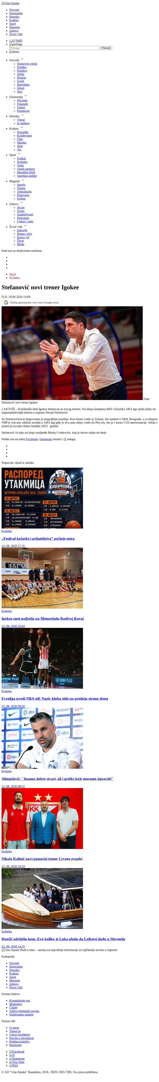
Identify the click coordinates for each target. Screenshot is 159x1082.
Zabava (13, 30)
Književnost (24, 135)
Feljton (21, 198)
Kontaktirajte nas (19, 1000)
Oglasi (21, 107)
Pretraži (106, 48)
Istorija (21, 184)
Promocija (23, 110)
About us (15, 1031)
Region (21, 77)
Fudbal (21, 158)
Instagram (46, 439)
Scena (20, 211)
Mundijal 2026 (26, 172)
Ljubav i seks (25, 221)
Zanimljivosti (25, 214)
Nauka (21, 188)
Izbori (20, 88)
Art (19, 149)
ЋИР (19, 40)
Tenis (20, 165)
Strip (20, 146)
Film (20, 139)
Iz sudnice (23, 123)
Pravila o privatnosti (21, 1038)
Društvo (22, 70)
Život (20, 240)
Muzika (21, 142)
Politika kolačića (19, 1041)
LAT (12, 40)
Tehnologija (24, 191)
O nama (14, 1027)
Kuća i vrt (23, 237)
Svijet (20, 81)
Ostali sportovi (26, 168)
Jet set (20, 207)
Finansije (22, 104)
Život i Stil (15, 34)
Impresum (15, 1045)
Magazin (14, 27)
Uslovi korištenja (19, 1034)
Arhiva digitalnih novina (24, 1011)
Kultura (14, 20)
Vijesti (21, 119)
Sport (12, 23)
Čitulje (13, 1007)
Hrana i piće (24, 233)
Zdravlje (22, 230)
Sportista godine (27, 175)
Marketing (15, 1004)
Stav (19, 91)
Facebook (32, 439)
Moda (20, 244)
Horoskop (23, 218)
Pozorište (22, 132)
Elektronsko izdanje (21, 1014)
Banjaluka (23, 84)
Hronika (14, 16)
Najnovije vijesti (27, 63)
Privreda (22, 100)
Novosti (14, 9)
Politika (21, 67)
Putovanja (23, 195)
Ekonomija (16, 13)
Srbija (20, 74)
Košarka (22, 161)
